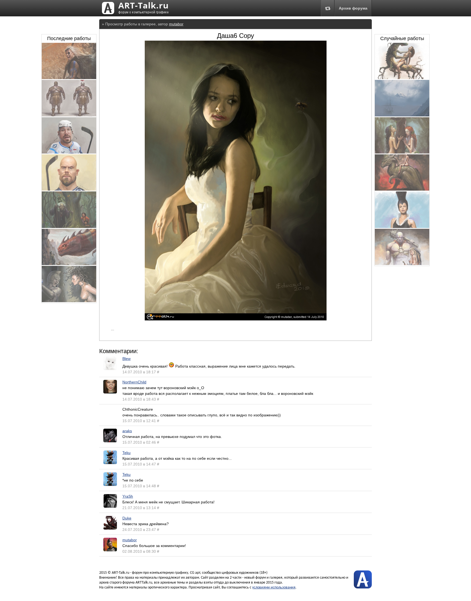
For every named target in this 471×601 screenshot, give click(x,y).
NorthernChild (134, 382)
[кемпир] (69, 226)
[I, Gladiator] (69, 115)
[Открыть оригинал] (236, 319)
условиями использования (273, 587)
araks (127, 431)
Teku (126, 452)
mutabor (176, 24)
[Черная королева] (402, 226)
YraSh (127, 496)
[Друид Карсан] (69, 78)
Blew (126, 358)
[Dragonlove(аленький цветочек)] (402, 78)
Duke (126, 518)
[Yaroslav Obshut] (69, 152)
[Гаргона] (69, 301)
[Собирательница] (402, 189)
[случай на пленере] (69, 264)
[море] (402, 115)
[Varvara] (402, 264)
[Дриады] (402, 152)
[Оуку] (69, 189)
